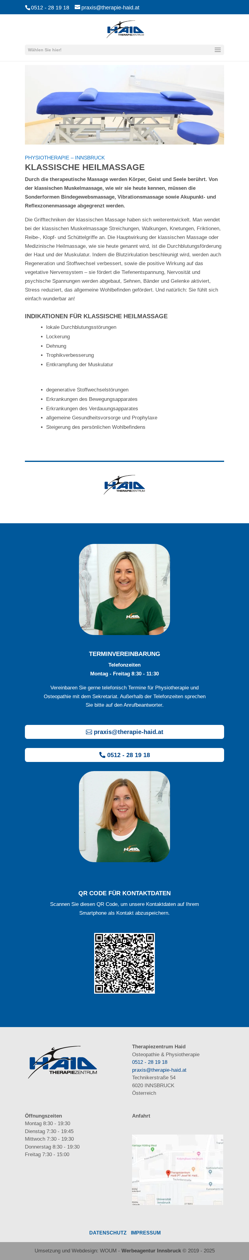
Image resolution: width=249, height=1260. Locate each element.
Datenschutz (108, 1232)
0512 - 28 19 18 (50, 8)
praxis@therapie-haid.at (128, 732)
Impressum (146, 1232)
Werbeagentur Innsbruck (151, 1251)
